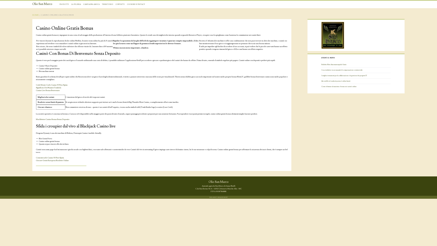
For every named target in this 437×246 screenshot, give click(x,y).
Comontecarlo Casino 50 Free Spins (50, 158)
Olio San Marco (42, 4)
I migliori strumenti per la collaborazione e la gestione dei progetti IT (344, 76)
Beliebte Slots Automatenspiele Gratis (333, 64)
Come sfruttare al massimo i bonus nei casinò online (339, 86)
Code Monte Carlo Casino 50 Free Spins (51, 85)
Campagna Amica (91, 4)
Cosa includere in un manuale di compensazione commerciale (342, 70)
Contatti (120, 4)
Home (35, 15)
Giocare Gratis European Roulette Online (52, 160)
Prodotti (64, 4)
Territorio (107, 4)
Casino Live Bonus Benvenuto (48, 90)
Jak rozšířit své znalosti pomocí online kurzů (335, 81)
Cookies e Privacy (136, 4)
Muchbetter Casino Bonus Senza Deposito (52, 119)
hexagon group (222, 197)
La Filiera (76, 4)
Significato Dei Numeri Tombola (48, 88)
